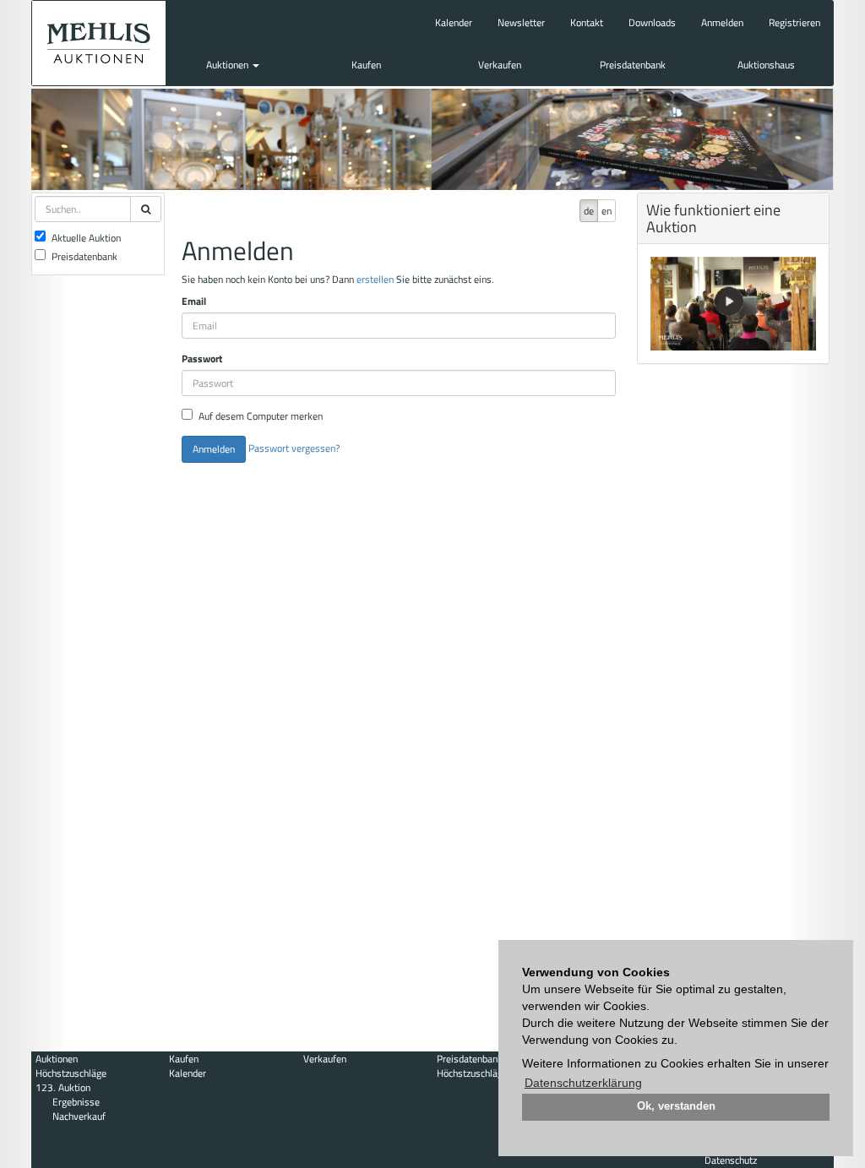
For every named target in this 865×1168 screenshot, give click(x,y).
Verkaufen (499, 65)
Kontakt (586, 22)
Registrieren (794, 22)
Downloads (652, 22)
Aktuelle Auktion (86, 238)
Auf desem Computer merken (261, 416)
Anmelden (722, 22)
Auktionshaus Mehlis (99, 43)
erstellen (375, 279)
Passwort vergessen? (294, 448)
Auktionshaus (766, 65)
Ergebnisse (76, 1102)
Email (194, 301)
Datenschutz (731, 1160)
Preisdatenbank (633, 65)
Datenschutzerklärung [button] (583, 1082)
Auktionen (228, 65)
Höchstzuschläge (70, 1073)
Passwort (202, 358)
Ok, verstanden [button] (676, 1106)
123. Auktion (62, 1087)
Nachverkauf (79, 1116)
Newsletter (521, 22)
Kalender (453, 22)
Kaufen (366, 65)
